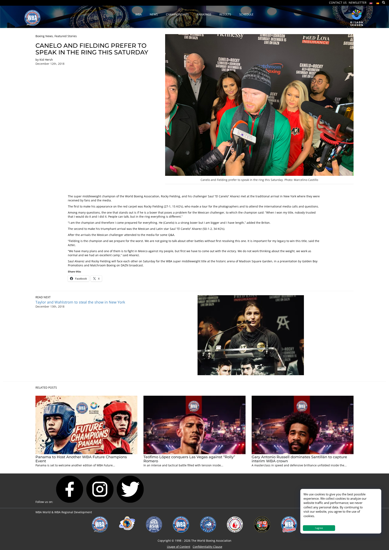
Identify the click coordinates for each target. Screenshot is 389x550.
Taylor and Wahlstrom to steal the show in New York (80, 302)
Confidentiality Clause (207, 547)
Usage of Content (178, 547)
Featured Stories (66, 36)
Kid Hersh (46, 60)
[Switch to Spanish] (377, 2)
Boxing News (44, 36)
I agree (319, 528)
